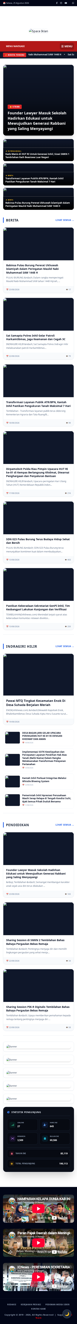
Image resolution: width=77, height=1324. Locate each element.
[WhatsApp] (73, 3)
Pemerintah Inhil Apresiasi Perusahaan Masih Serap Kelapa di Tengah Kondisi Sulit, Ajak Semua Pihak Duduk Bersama (46, 798)
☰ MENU (67, 46)
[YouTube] (66, 3)
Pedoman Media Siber (57, 1304)
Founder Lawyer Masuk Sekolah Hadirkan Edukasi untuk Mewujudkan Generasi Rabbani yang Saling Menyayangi (37, 120)
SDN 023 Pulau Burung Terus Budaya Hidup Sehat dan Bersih (38, 541)
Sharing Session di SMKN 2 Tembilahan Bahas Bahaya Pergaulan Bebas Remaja (35, 941)
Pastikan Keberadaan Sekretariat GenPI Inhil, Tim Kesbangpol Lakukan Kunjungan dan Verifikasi (38, 607)
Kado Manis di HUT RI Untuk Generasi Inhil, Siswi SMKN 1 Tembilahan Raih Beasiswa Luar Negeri (37, 156)
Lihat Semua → (65, 220)
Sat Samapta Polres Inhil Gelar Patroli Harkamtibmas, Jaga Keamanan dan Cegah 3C (35, 337)
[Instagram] (61, 3)
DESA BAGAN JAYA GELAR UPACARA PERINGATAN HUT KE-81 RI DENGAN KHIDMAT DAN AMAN (42, 736)
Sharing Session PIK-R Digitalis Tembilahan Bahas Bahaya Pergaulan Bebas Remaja (38, 1008)
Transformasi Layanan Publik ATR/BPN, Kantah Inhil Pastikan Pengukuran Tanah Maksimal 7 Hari (34, 180)
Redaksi (11, 1304)
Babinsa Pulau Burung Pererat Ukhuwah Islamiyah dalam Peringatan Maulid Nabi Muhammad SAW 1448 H (37, 204)
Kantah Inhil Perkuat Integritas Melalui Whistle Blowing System (44, 780)
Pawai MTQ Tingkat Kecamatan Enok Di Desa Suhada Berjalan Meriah (35, 703)
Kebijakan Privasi (31, 1304)
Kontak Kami (38, 1308)
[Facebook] (57, 3)
